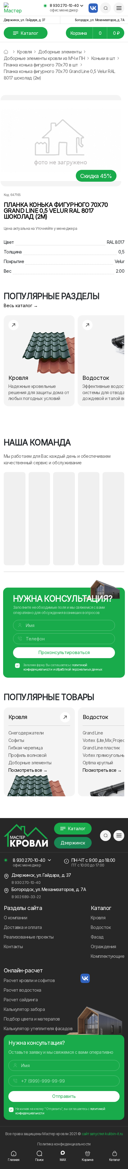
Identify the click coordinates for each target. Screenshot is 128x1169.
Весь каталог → (21, 305)
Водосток (101, 927)
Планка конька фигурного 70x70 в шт (41, 64)
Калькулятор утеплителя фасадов (38, 1028)
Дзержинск (73, 842)
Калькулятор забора (24, 1009)
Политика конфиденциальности (64, 1144)
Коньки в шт (103, 58)
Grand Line (93, 732)
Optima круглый (98, 762)
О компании (15, 917)
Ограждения (103, 946)
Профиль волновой (27, 755)
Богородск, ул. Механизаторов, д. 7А (99, 20)
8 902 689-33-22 (26, 896)
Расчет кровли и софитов (29, 980)
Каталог (29, 33)
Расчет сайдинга (21, 999)
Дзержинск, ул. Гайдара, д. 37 (24, 20)
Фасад (97, 936)
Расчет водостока (22, 990)
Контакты (13, 946)
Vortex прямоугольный (105, 755)
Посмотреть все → (27, 770)
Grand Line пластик (101, 747)
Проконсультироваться (64, 652)
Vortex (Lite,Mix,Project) (105, 740)
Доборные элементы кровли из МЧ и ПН (44, 58)
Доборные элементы (59, 51)
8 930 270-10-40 (64, 5)
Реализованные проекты (28, 936)
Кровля (24, 51)
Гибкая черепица (25, 747)
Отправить (64, 1096)
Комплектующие (107, 956)
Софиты (16, 740)
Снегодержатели (26, 732)
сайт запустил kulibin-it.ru (102, 1133)
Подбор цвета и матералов (32, 1018)
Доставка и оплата (23, 927)
